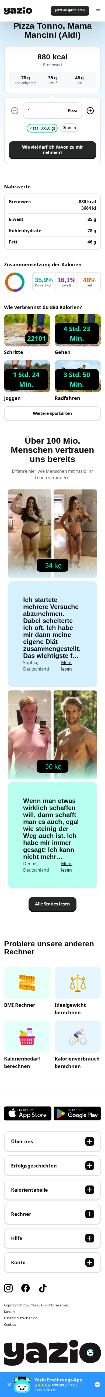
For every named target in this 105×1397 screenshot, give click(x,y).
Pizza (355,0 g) (42, 128)
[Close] (9, 1384)
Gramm (69, 127)
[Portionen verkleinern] (15, 111)
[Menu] (98, 10)
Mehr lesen (66, 666)
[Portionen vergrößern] (90, 111)
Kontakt (9, 1312)
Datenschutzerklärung (20, 1318)
